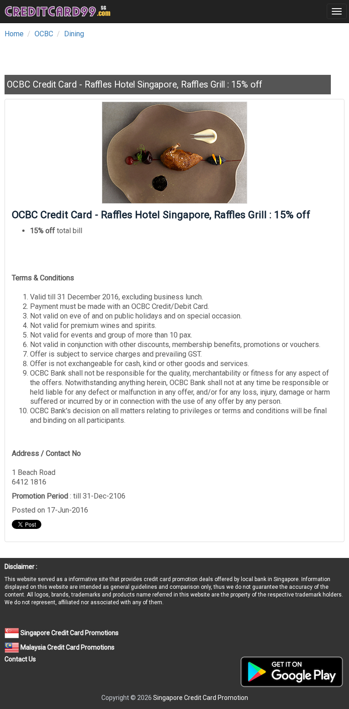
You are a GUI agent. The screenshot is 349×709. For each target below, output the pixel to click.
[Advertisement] (111, 54)
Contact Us (20, 659)
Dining (74, 33)
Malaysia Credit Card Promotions (67, 647)
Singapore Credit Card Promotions (69, 632)
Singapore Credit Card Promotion (200, 697)
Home (14, 33)
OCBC (44, 33)
